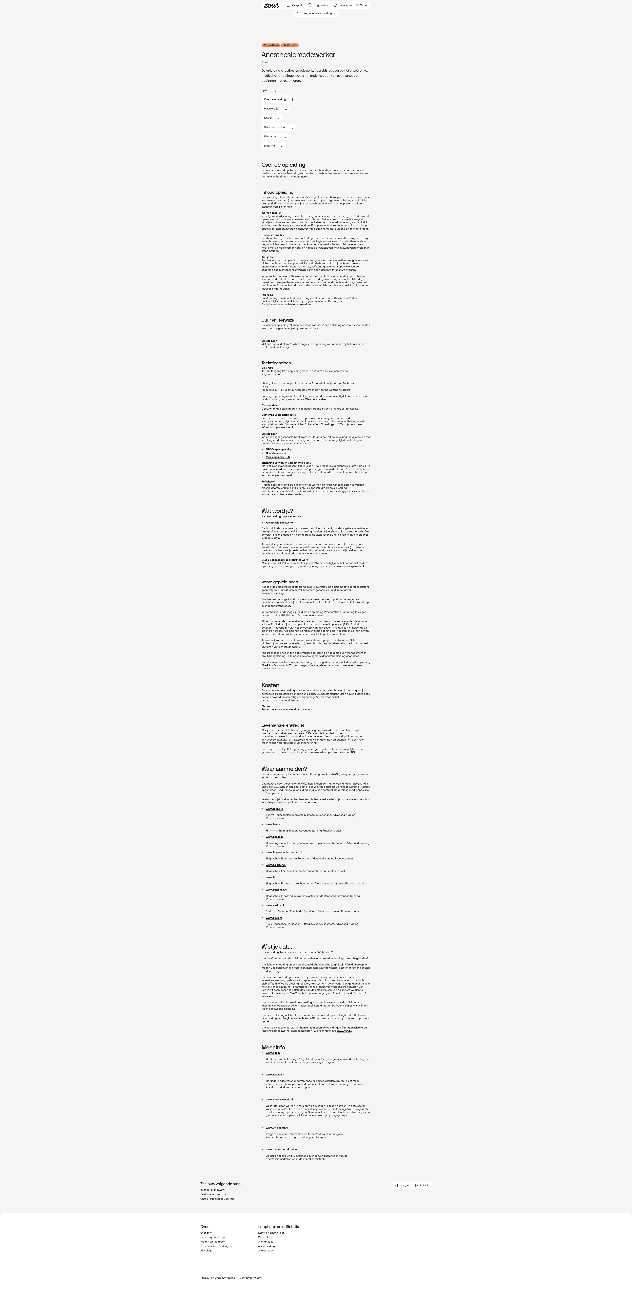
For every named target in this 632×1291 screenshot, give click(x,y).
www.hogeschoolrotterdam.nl (284, 852)
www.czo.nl (285, 427)
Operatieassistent (276, 453)
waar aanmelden (313, 615)
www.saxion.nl (275, 905)
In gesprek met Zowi (212, 1189)
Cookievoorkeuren (251, 1277)
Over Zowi (206, 1232)
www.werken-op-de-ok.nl (281, 1149)
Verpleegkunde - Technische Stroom (299, 1018)
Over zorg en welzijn (212, 1237)
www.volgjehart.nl (277, 1127)
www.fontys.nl (275, 808)
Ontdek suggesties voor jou (217, 1198)
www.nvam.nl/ (275, 1074)
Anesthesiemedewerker (280, 522)
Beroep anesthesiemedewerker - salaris (286, 709)
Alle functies (265, 1241)
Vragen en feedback (212, 1241)
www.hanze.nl (274, 836)
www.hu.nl (272, 877)
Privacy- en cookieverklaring (217, 1277)
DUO (352, 752)
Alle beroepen (266, 1250)
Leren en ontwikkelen (271, 1232)
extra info (267, 996)
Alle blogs (206, 1250)
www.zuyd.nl (274, 917)
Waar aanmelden (315, 399)
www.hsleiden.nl (276, 864)
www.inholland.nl (276, 889)
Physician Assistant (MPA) (277, 665)
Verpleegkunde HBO (278, 457)
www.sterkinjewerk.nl (350, 566)
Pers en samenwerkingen (216, 1246)
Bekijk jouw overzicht (213, 1194)
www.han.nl (273, 824)
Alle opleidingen (268, 1246)
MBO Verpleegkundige (279, 449)
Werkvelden (265, 1237)
